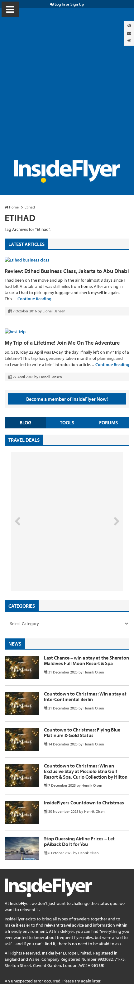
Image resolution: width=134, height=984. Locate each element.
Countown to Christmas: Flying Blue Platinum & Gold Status (82, 732)
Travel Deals (24, 440)
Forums (108, 422)
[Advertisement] (67, 90)
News (14, 644)
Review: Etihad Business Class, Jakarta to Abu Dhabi (67, 271)
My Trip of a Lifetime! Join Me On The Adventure (62, 342)
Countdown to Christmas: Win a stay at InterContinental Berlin (85, 696)
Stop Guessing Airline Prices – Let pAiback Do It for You (79, 841)
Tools (67, 422)
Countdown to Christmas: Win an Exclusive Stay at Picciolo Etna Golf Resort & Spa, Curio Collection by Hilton (85, 771)
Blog (25, 422)
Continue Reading (34, 299)
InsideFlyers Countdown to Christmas (84, 802)
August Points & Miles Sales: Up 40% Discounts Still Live (53, 568)
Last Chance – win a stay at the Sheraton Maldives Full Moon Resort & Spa (86, 660)
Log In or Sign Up (69, 4)
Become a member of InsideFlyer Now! (67, 399)
